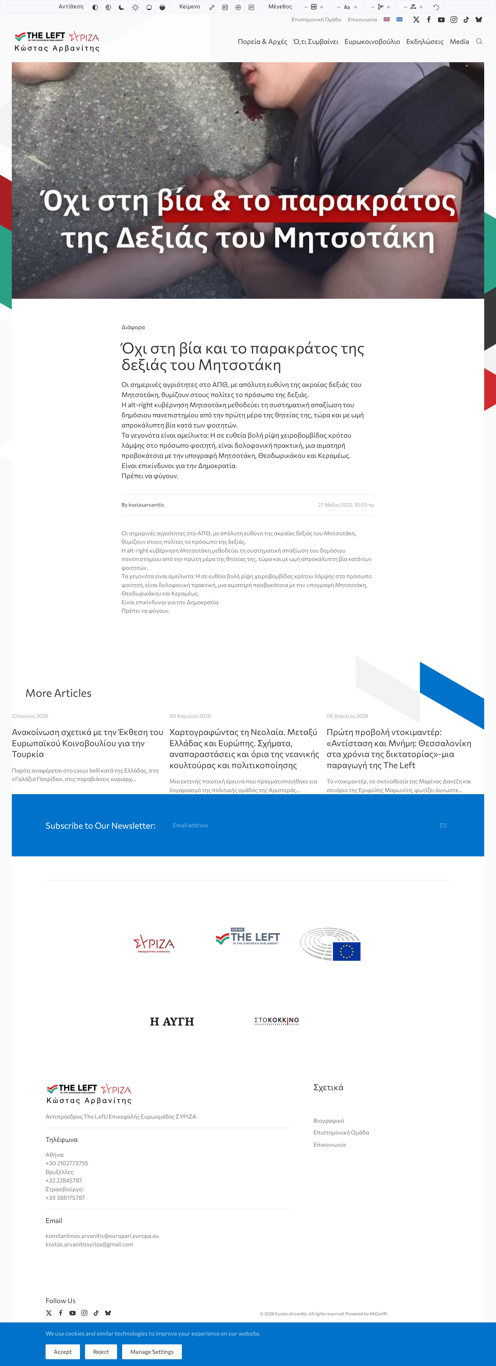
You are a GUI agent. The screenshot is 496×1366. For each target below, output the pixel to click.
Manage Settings (152, 1351)
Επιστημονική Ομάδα (316, 19)
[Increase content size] (321, 6)
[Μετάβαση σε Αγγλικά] (387, 19)
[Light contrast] (135, 7)
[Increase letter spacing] (421, 6)
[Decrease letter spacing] (406, 6)
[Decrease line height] (373, 6)
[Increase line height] (388, 6)
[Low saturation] (149, 7)
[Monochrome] (108, 7)
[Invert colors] (95, 7)
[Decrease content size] (306, 6)
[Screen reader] (238, 7)
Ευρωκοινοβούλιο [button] (372, 41)
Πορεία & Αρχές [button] (262, 41)
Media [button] (459, 41)
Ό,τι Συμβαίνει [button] (316, 41)
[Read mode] (251, 7)
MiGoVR (378, 1313)
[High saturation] (162, 7)
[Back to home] (58, 41)
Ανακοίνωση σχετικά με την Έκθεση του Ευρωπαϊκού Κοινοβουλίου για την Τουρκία (87, 743)
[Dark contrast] (121, 7)
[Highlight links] (212, 7)
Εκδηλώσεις (425, 41)
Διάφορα (133, 327)
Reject (101, 1351)
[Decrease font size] (339, 6)
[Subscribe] (443, 825)
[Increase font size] (356, 6)
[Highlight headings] (225, 7)
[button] (479, 41)
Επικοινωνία (362, 19)
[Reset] (436, 7)
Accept (63, 1351)
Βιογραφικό (328, 1120)
